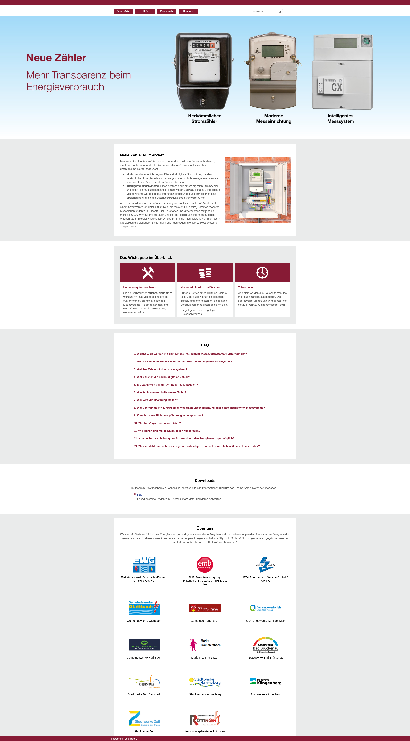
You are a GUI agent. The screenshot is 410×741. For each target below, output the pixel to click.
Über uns (188, 11)
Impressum (117, 738)
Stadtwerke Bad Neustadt (144, 694)
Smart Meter (123, 11)
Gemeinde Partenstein (205, 620)
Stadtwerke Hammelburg (205, 694)
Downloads (166, 11)
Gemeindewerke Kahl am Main (266, 620)
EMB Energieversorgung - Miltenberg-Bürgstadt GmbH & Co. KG (205, 580)
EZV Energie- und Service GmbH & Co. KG (265, 579)
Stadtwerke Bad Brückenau (265, 657)
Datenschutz (131, 738)
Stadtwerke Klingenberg (265, 694)
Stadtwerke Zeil (144, 731)
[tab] (205, 354)
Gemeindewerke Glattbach (144, 620)
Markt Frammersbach (205, 657)
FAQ (145, 11)
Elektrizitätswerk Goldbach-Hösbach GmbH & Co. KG (144, 579)
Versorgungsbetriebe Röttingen (205, 731)
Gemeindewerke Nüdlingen (144, 657)
